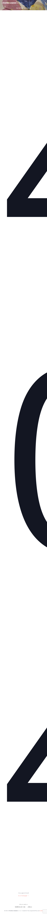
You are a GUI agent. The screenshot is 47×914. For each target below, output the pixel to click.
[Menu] (45, 3)
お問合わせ (30, 906)
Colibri (41, 910)
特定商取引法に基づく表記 (20, 906)
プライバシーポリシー (23, 904)
